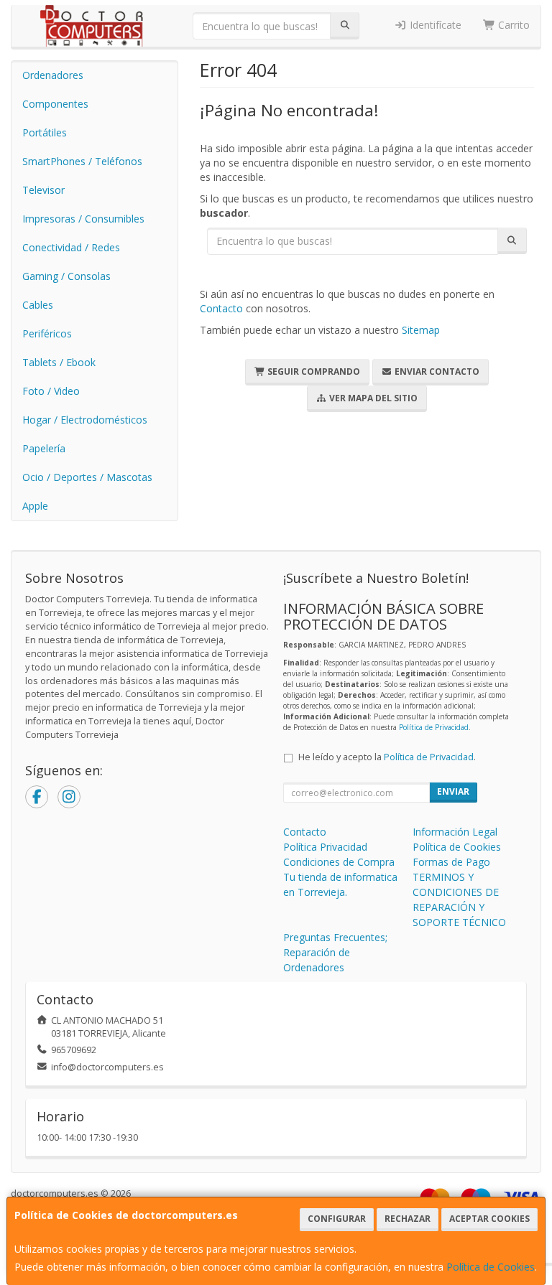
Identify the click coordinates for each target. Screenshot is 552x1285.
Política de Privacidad (434, 727)
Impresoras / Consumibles (83, 218)
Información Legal (455, 831)
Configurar (337, 1218)
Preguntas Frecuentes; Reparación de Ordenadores (335, 952)
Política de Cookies (490, 1267)
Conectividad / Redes (71, 247)
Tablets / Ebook (59, 362)
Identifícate (434, 25)
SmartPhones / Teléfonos (82, 161)
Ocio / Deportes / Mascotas (87, 477)
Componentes (55, 104)
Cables (37, 305)
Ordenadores (52, 75)
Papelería (43, 448)
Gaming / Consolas (66, 276)
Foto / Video (51, 391)
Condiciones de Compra (339, 862)
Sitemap (421, 330)
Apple (35, 506)
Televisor (43, 190)
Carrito (512, 25)
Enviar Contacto (435, 371)
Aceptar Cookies (489, 1218)
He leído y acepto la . (387, 757)
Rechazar (408, 1218)
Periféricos (47, 333)
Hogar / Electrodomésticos (84, 419)
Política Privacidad (325, 847)
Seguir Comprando (312, 371)
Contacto (221, 308)
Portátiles (44, 132)
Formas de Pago (451, 862)
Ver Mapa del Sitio (372, 398)
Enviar (453, 791)
